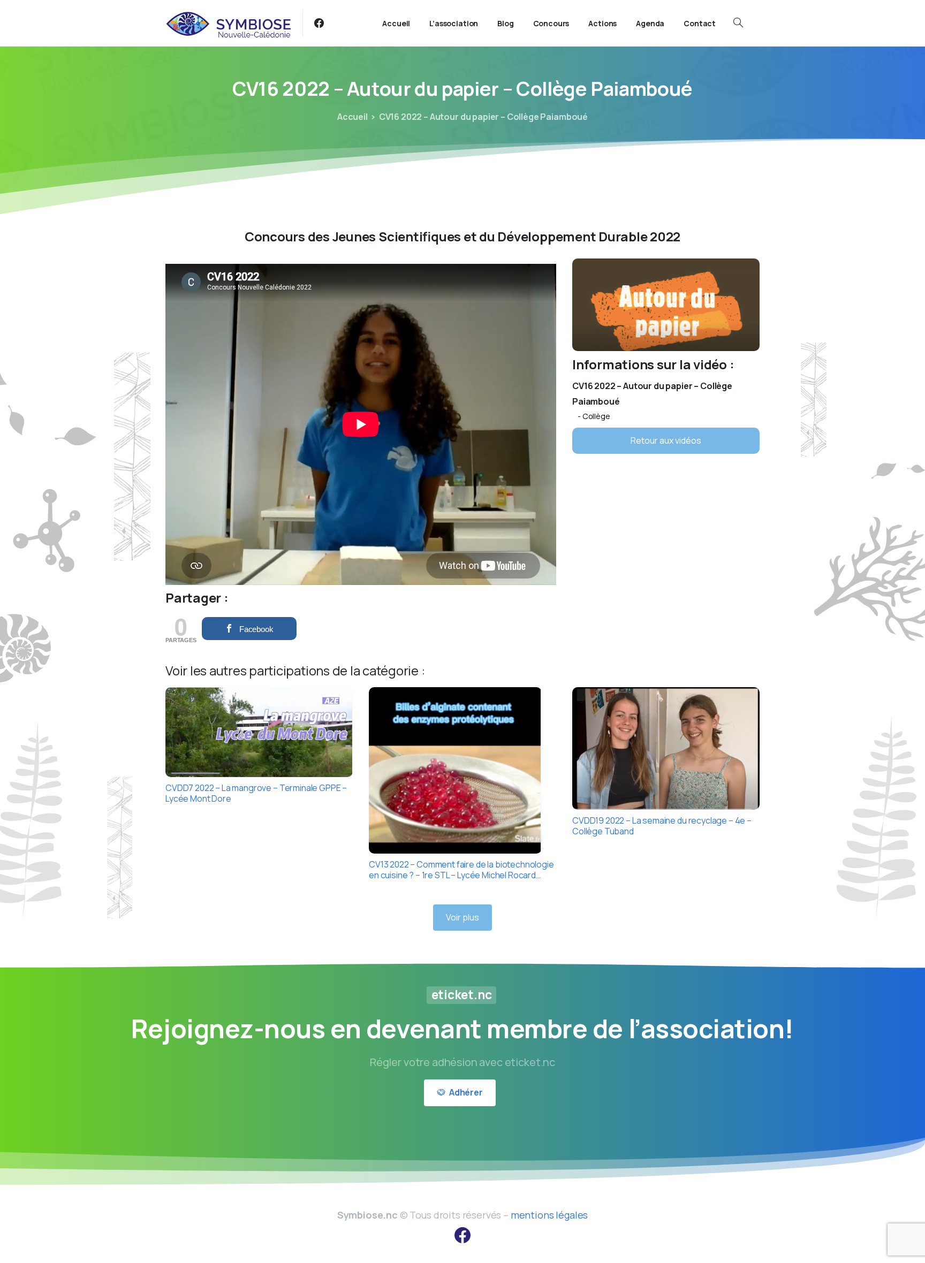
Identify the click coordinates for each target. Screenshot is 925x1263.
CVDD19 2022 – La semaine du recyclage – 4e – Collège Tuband (662, 825)
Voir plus (462, 917)
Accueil (352, 117)
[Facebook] (319, 23)
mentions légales (549, 1214)
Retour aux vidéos (666, 440)
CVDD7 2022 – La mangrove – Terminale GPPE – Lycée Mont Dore (256, 793)
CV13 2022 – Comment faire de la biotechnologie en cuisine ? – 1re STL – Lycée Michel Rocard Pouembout (461, 869)
